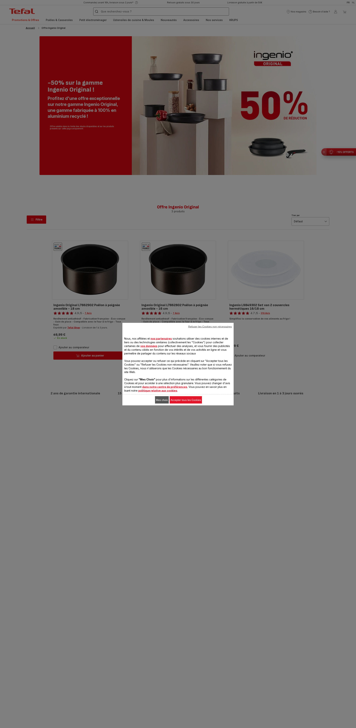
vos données (148, 345)
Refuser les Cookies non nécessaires (210, 326)
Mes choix (162, 399)
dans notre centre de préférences (164, 386)
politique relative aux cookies (157, 390)
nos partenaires (161, 338)
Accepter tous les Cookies (186, 399)
